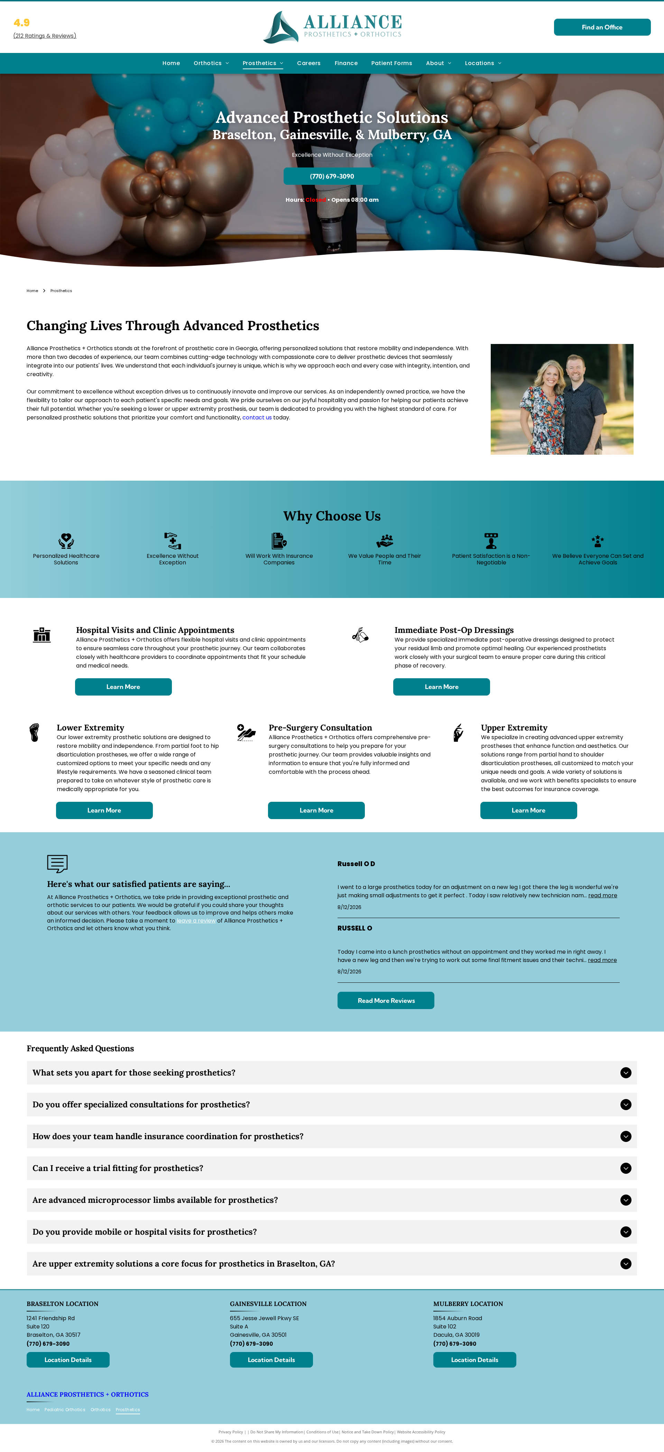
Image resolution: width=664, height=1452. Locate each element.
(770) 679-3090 (48, 1343)
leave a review (196, 921)
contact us (257, 417)
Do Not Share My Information (276, 1431)
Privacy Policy (231, 1431)
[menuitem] (171, 63)
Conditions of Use (322, 1431)
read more (602, 895)
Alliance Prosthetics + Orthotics (88, 1394)
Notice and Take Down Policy (368, 1431)
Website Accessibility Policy (421, 1431)
